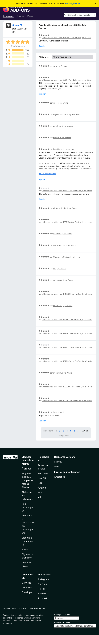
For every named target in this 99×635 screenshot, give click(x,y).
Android (42, 487)
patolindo (57, 126)
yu (54, 66)
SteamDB (17, 25)
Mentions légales (37, 608)
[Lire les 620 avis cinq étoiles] (18, 50)
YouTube (42, 584)
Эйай (55, 412)
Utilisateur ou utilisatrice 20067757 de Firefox (61, 80)
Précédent (48, 430)
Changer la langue (62, 614)
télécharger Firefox (72, 3)
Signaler (42, 46)
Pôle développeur (27, 507)
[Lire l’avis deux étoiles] (18, 61)
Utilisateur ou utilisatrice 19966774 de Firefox (61, 319)
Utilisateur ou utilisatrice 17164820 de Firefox (61, 294)
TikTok (41, 588)
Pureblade (57, 149)
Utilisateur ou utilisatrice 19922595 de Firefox (61, 387)
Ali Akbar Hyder (59, 208)
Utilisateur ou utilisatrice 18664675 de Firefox (61, 191)
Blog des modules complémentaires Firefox (27, 480)
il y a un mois (64, 103)
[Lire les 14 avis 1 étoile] (18, 64)
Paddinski (57, 234)
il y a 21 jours (61, 66)
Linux (41, 492)
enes (55, 103)
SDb (14, 32)
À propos (26, 468)
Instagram (43, 579)
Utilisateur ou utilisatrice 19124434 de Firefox (61, 361)
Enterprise (59, 476)
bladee (56, 138)
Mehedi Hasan (59, 245)
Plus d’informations (47, 173)
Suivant (85, 430)
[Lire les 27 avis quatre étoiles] (18, 53)
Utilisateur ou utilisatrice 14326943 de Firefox (61, 37)
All (39, 497)
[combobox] (80, 15)
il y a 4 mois (87, 401)
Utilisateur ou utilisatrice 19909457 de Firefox (61, 401)
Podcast (42, 598)
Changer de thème (62, 622)
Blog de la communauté (27, 541)
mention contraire (15, 615)
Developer (27, 592)
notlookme (57, 280)
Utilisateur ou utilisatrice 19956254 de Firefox (61, 333)
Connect (26, 582)
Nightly (58, 461)
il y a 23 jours (88, 80)
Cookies (23, 608)
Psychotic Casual (60, 114)
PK (54, 268)
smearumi (57, 373)
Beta (56, 466)
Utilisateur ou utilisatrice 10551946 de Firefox (61, 222)
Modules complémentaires (28, 460)
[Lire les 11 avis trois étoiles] (18, 57)
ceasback (57, 305)
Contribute (27, 587)
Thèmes (20, 16)
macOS (42, 478)
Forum (25, 549)
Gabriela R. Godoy (61, 257)
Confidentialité (9, 608)
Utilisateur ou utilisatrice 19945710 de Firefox (61, 347)
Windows (43, 473)
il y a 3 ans (86, 37)
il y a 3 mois (87, 294)
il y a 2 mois (87, 191)
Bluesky (42, 593)
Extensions (8, 16)
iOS (40, 483)
